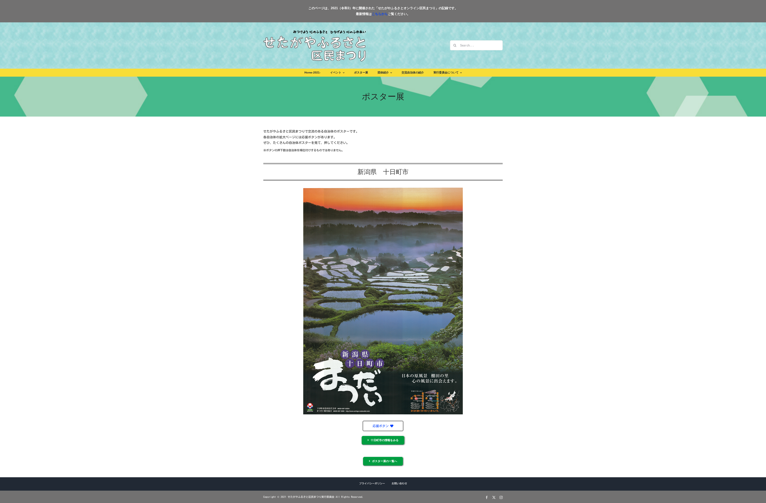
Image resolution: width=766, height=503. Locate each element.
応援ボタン (381, 426)
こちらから (380, 14)
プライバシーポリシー (372, 483)
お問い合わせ (399, 483)
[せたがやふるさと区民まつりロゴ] (314, 30)
